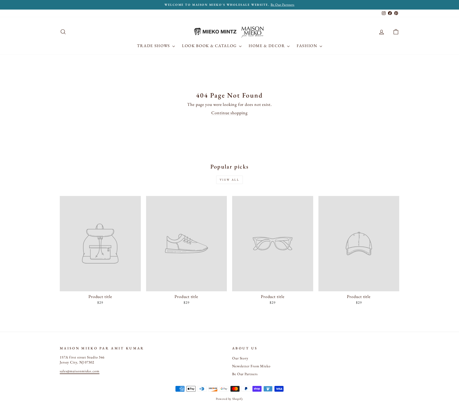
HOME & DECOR (267, 45)
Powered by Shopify (229, 399)
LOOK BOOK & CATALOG (210, 45)
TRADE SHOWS (154, 45)
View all (230, 180)
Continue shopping (229, 112)
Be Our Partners (245, 374)
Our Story (240, 358)
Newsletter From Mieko (251, 366)
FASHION (307, 45)
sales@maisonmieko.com (79, 371)
